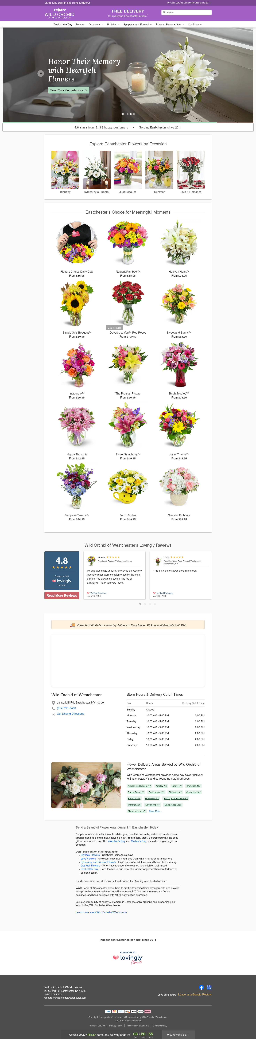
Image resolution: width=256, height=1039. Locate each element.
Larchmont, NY (152, 804)
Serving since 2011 (160, 127)
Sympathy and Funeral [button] (136, 24)
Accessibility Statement (138, 1026)
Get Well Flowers (90, 865)
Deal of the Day (63, 24)
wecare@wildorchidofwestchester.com (65, 997)
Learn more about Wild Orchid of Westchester (102, 912)
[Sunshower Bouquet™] (91, 561)
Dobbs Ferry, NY (136, 792)
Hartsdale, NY (152, 798)
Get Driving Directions (70, 713)
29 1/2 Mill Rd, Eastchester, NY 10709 (65, 991)
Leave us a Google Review (195, 994)
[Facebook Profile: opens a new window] (201, 987)
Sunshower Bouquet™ (107, 561)
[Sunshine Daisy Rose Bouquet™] (157, 561)
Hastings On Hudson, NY (176, 798)
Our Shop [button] (194, 24)
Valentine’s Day (116, 841)
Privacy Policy (115, 1026)
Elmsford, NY (175, 792)
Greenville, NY (193, 792)
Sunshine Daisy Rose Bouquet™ (178, 561)
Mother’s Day (138, 841)
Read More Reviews (61, 595)
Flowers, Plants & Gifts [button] (169, 24)
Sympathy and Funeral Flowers (98, 862)
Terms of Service (97, 1026)
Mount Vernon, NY (137, 810)
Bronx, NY (177, 785)
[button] (140, 604)
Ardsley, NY (161, 785)
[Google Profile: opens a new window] (209, 987)
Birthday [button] (112, 24)
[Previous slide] (40, 73)
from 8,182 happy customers (101, 127)
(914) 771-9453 (66, 708)
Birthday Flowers (90, 855)
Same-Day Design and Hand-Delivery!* (67, 2)
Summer (80, 24)
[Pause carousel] (123, 114)
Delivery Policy (160, 1026)
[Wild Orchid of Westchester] (69, 13)
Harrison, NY (134, 798)
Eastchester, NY (156, 792)
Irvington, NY (134, 804)
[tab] (128, 114)
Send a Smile (59, 85)
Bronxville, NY (193, 785)
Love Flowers (88, 858)
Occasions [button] (95, 24)
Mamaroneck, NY (173, 804)
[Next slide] (215, 73)
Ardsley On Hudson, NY (139, 785)
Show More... (155, 810)
